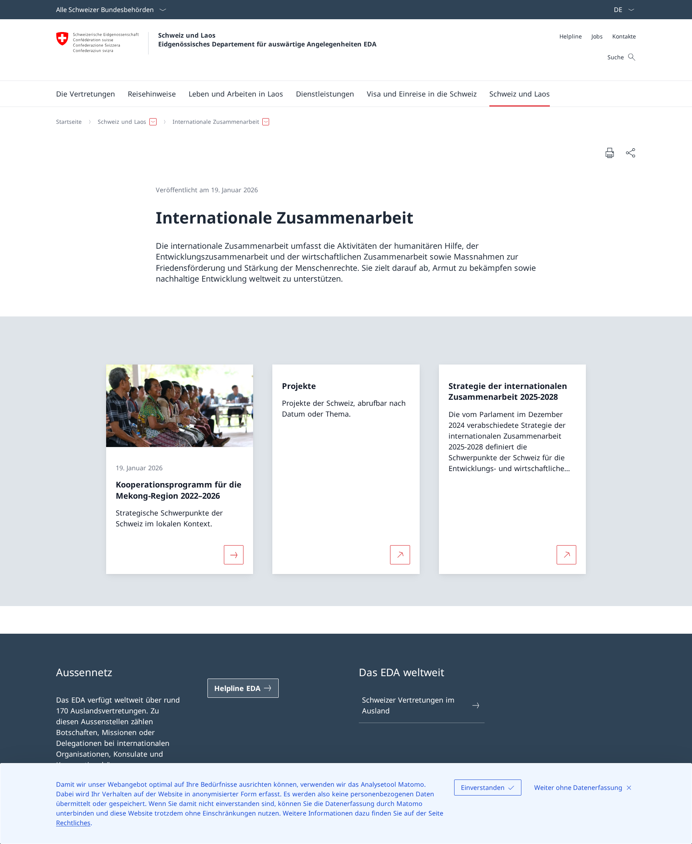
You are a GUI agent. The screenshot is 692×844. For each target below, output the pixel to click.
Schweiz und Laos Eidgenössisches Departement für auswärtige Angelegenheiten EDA (267, 39)
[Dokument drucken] (609, 152)
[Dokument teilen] (630, 153)
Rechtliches (73, 822)
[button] (85, 94)
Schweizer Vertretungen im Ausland (408, 705)
